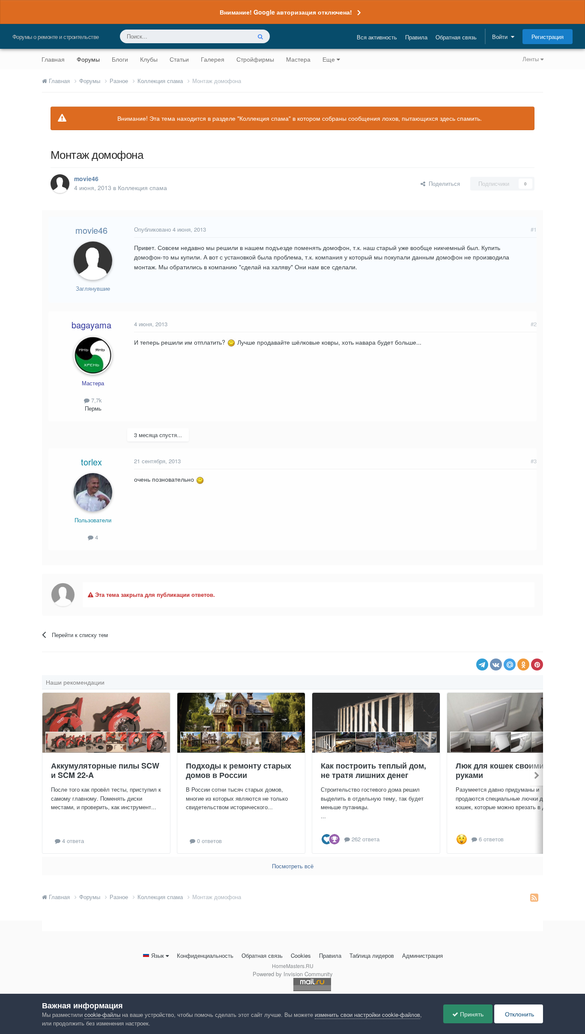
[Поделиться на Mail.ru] (510, 664)
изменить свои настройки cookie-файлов (367, 1014)
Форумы (88, 59)
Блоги (120, 59)
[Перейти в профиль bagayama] (93, 355)
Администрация (422, 955)
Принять (471, 1014)
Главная (53, 59)
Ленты (531, 59)
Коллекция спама (142, 187)
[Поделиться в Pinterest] (537, 664)
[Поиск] (260, 36)
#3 (534, 461)
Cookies (301, 955)
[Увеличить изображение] (231, 342)
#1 (534, 229)
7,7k (96, 400)
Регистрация (547, 37)
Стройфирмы (255, 59)
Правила (416, 37)
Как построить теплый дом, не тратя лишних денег (373, 770)
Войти (501, 37)
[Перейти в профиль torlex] (93, 492)
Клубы (149, 59)
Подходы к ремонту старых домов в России (238, 770)
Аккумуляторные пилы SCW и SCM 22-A (105, 770)
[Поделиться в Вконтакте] (496, 664)
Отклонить (518, 1014)
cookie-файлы (102, 1014)
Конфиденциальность (205, 955)
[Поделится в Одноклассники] (523, 664)
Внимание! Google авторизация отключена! (286, 12)
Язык (157, 955)
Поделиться (442, 183)
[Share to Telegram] (482, 664)
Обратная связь (456, 37)
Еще (328, 59)
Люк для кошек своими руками (500, 770)
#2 (534, 324)
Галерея (212, 59)
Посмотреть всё (292, 866)
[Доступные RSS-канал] (534, 897)
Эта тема (228, 36)
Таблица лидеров (371, 955)
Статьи (179, 59)
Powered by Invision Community (293, 974)
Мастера (298, 59)
